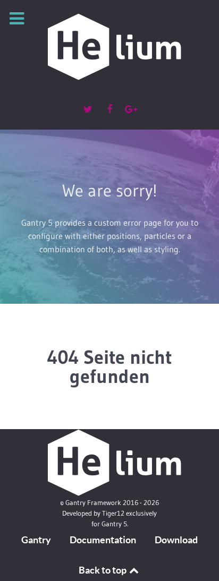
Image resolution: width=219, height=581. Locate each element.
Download (176, 539)
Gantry (36, 539)
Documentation (103, 539)
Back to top (103, 570)
